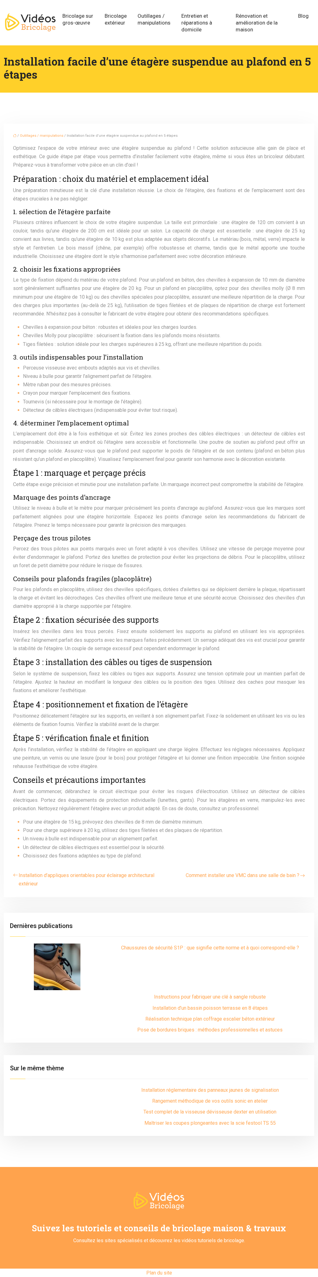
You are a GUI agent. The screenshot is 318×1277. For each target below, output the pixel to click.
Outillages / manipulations (154, 19)
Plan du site (159, 1273)
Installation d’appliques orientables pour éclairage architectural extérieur (86, 879)
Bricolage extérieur (116, 19)
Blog (303, 16)
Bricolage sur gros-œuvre (77, 19)
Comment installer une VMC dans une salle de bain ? (242, 875)
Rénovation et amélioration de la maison (257, 23)
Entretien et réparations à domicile (196, 23)
